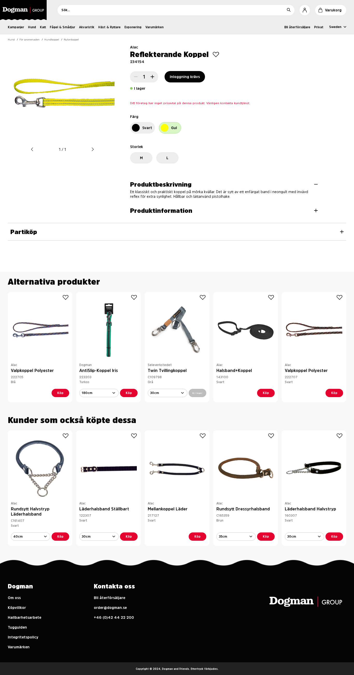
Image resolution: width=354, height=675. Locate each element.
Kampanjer (16, 27)
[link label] (25, 10)
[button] (32, 149)
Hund (32, 27)
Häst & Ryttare (109, 27)
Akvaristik (86, 27)
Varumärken (154, 27)
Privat (318, 27)
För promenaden (29, 39)
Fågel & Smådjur (62, 27)
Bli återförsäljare (297, 27)
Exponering (132, 27)
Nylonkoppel (71, 39)
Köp (60, 393)
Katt (43, 27)
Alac (134, 47)
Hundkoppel (51, 39)
